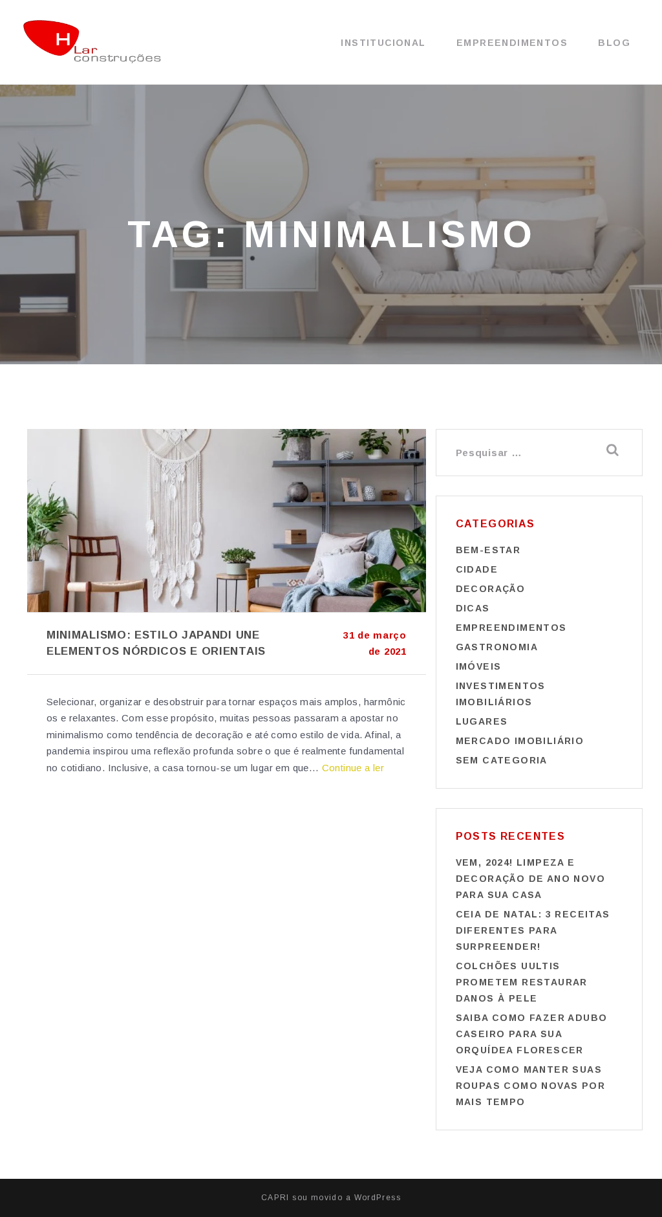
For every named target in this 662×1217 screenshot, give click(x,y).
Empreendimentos (512, 43)
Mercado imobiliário (520, 741)
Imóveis (479, 666)
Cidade (477, 569)
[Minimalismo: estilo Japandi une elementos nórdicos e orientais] (226, 520)
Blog (614, 43)
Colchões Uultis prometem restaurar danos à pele (522, 982)
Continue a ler (353, 767)
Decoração (491, 589)
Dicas (473, 608)
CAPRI (275, 1197)
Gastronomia (497, 647)
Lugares (482, 721)
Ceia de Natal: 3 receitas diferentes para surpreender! (533, 930)
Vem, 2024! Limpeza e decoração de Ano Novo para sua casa (530, 878)
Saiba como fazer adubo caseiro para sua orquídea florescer (532, 1034)
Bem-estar (488, 550)
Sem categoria (502, 760)
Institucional (383, 43)
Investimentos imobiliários (501, 694)
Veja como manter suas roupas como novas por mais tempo (530, 1085)
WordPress (377, 1197)
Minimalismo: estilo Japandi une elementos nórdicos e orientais (156, 643)
